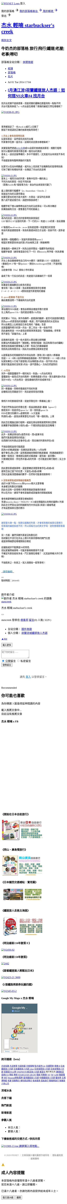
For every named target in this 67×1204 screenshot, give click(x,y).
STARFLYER (23, 1075)
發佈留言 (7, 665)
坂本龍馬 (36, 1081)
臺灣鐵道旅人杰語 (31, 1078)
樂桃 (16, 1075)
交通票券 (50, 1066)
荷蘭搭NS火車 (10, 1072)
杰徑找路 (5, 1066)
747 (48, 1075)
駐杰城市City (40, 1066)
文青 (64, 1078)
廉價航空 (60, 1072)
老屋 (10, 1081)
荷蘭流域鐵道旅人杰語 (34, 633)
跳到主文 (6, 40)
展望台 (42, 1072)
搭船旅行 (45, 1081)
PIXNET (15, 1155)
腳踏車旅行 (54, 1081)
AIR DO (32, 1075)
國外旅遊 (26, 629)
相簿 (10, 68)
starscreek (6, 601)
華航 (11, 1075)
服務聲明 (35, 1158)
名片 (10, 76)
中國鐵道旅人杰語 (47, 1078)
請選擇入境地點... (28, 1146)
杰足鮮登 (13, 1066)
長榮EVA (5, 1075)
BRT (5, 1078)
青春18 (57, 1066)
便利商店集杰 (26, 1081)
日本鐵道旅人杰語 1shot (23, 1069)
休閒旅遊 (28, 62)
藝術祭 (58, 1078)
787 (52, 1075)
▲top (4, 638)
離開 (19, 1197)
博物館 (4, 1081)
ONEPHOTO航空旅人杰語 (28, 1072)
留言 (31, 620)
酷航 (38, 1075)
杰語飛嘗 (22, 1066)
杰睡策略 (30, 1066)
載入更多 (7, 645)
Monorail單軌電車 (15, 1078)
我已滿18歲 (8, 1197)
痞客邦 (24, 620)
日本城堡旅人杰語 (42, 1069)
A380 (56, 1075)
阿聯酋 (44, 1075)
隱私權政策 (57, 1155)
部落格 (12, 72)
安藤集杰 (16, 1081)
